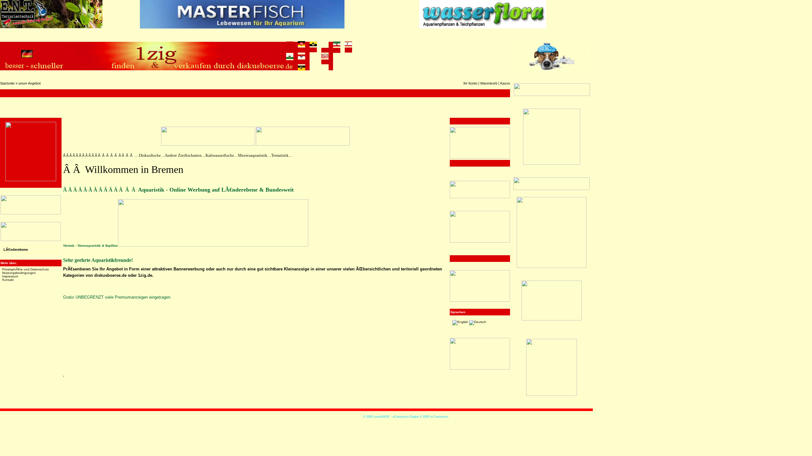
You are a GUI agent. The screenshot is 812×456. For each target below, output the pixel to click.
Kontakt (8, 280)
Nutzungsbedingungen (19, 273)
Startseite (7, 83)
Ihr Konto (470, 83)
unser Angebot (29, 83)
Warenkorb (488, 83)
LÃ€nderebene (15, 249)
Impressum (10, 276)
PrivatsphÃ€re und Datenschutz (25, 269)
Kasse (505, 83)
